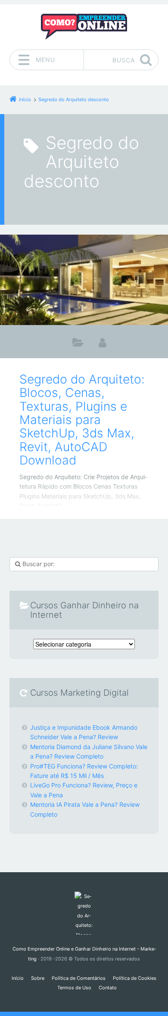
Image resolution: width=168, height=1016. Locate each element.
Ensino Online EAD (78, 344)
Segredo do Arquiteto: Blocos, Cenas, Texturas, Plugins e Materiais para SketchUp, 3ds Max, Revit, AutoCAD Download (82, 420)
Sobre (37, 978)
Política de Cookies (134, 978)
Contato (108, 988)
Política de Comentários (79, 978)
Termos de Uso (74, 988)
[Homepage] (84, 27)
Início (18, 978)
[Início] (83, 913)
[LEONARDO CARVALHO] (102, 342)
